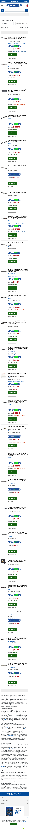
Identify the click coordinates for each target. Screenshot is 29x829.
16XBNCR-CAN (14, 669)
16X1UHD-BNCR (14, 643)
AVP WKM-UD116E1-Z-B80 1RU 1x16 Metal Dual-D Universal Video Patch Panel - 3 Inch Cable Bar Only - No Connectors (17, 375)
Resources (3, 803)
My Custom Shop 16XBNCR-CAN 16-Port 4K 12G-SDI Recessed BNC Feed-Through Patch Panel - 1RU (17, 665)
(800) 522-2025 (17, 793)
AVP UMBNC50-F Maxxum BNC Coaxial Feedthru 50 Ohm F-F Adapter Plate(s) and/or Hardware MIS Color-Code (17, 560)
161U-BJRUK (14, 170)
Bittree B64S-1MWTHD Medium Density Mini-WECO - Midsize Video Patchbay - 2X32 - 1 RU (17, 90)
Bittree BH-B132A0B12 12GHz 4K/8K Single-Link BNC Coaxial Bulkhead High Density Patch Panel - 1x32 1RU (17, 428)
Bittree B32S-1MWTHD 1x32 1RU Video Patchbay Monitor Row (17, 296)
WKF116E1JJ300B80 (15, 511)
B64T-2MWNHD (14, 120)
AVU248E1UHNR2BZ (15, 41)
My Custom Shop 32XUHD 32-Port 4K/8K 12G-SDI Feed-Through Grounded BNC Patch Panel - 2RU (17, 322)
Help (2, 797)
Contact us (25, 1)
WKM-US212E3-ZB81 (15, 591)
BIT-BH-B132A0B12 (15, 432)
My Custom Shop (11, 273)
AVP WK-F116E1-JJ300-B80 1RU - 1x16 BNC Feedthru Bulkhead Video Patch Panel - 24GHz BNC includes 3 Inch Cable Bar (18, 507)
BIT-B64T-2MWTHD (15, 145)
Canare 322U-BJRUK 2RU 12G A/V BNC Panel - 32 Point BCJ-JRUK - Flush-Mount (17, 191)
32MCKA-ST (13, 248)
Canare (9, 168)
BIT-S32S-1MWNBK (15, 459)
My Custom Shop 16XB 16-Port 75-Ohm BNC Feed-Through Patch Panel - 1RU (17, 612)
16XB (12, 616)
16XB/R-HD (13, 353)
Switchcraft (5, 727)
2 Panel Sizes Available (13, 671)
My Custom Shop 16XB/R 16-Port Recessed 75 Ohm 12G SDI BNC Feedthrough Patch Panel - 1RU (18, 348)
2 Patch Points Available (13, 276)
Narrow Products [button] (20, 23)
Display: (21, 27)
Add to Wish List (12, 58)
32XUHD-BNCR (14, 326)
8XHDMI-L (13, 485)
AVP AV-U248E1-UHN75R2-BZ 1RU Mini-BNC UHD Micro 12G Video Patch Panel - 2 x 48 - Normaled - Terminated (17, 37)
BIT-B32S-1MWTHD (15, 300)
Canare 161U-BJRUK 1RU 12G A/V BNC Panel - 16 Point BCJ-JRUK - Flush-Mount (17, 166)
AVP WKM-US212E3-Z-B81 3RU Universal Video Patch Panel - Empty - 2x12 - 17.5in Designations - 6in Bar (17, 586)
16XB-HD (13, 275)
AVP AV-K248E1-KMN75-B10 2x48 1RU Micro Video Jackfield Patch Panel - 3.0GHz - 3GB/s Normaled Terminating (18, 64)
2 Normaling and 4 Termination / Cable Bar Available (17, 43)
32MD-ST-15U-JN (15, 406)
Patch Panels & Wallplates (7, 18)
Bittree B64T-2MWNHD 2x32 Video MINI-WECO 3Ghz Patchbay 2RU (17, 116)
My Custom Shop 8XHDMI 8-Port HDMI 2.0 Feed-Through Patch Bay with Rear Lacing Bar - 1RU (18, 481)
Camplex (10, 536)
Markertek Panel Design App (15, 748)
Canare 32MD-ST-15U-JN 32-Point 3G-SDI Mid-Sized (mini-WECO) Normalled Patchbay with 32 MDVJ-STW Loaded (17, 401)
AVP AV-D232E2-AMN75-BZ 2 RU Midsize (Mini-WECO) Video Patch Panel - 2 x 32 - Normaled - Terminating (17, 217)
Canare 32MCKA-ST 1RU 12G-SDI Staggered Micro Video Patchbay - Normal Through (17, 244)
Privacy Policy (23, 821)
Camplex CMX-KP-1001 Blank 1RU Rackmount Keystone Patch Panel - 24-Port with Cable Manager (18, 534)
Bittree (9, 93)
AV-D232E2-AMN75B (15, 222)
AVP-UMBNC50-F (15, 564)
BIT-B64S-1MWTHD (15, 94)
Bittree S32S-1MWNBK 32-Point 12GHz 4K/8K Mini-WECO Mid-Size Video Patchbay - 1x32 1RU (18, 454)
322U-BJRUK (14, 195)
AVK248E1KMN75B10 (16, 68)
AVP (9, 40)
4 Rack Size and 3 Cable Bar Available (16, 381)
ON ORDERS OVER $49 (14, 14)
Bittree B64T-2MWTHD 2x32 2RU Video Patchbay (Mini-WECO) (17, 141)
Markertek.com (4, 800)
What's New (3, 1)
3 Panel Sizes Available (13, 354)
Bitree (25, 728)
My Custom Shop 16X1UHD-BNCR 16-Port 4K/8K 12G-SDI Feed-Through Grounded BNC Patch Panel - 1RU (17, 638)
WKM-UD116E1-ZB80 (15, 379)
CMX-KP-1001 (14, 538)
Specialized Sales (14, 1)
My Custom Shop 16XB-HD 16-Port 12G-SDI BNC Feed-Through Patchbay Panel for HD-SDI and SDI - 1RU (18, 270)
